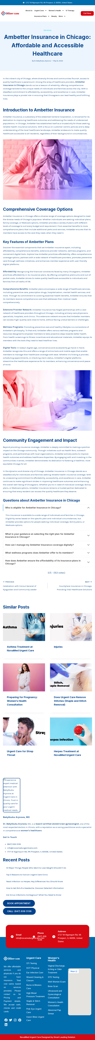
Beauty (54, 16)
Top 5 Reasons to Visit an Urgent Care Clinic (27, 874)
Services (47, 30)
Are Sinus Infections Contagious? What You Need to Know (33, 895)
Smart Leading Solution (64, 1037)
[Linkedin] (6, 1024)
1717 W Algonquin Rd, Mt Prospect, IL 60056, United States (34, 851)
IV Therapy (70, 10)
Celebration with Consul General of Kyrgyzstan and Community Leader (20, 586)
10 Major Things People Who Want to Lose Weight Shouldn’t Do (36, 868)
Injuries (58, 646)
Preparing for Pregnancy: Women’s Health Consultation (22, 701)
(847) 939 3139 (14, 844)
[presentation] (24, 627)
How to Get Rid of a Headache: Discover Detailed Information (35, 888)
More (61, 16)
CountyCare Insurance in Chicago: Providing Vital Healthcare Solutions (74, 586)
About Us (28, 10)
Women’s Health (55, 10)
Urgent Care (39, 10)
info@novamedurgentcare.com (22, 848)
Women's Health (53, 959)
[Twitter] (10, 1020)
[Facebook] (6, 1020)
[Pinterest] (19, 1020)
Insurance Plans (40, 16)
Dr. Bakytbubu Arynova (42, 61)
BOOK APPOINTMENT (19, 903)
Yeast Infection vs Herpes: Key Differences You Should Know (34, 881)
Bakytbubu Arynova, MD (16, 817)
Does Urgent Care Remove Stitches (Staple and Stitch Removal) (70, 701)
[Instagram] (15, 1020)
